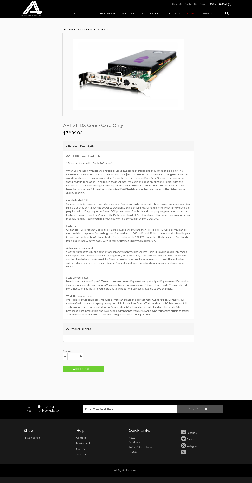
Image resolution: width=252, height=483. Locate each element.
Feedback (173, 13)
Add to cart (83, 369)
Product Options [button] (80, 328)
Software (129, 13)
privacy (133, 451)
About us (177, 4)
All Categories (32, 437)
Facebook (192, 433)
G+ (188, 453)
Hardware (108, 13)
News (203, 4)
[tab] (128, 146)
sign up (80, 448)
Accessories (151, 13)
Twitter (190, 439)
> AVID (107, 29)
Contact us (191, 4)
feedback (134, 442)
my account (83, 443)
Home (74, 13)
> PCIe (100, 29)
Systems (89, 13)
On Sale (191, 13)
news (132, 437)
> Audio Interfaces (86, 29)
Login (212, 4)
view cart (82, 454)
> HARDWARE (68, 29)
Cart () (226, 4)
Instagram (192, 446)
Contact (81, 437)
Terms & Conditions (140, 447)
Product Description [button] (82, 146)
